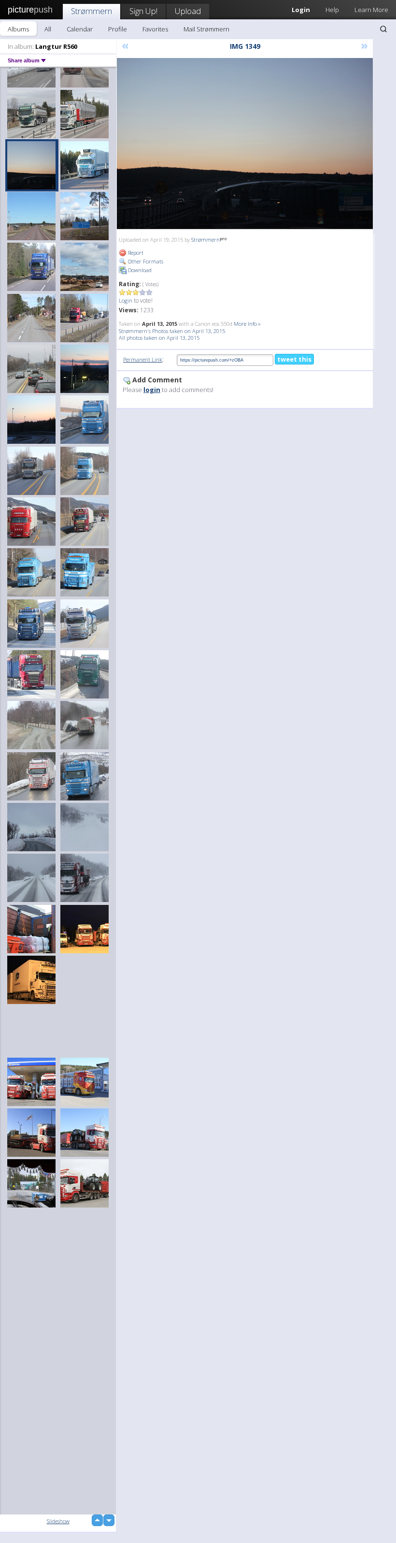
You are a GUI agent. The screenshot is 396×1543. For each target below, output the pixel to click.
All (47, 29)
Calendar (80, 29)
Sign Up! (143, 10)
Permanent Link (142, 359)
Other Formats (145, 261)
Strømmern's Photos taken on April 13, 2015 (172, 331)
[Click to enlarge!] (245, 143)
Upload (188, 10)
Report (135, 252)
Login (125, 300)
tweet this (294, 359)
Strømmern (91, 10)
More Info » (247, 323)
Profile (117, 29)
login (151, 389)
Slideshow (58, 1521)
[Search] (383, 29)
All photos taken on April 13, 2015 (159, 337)
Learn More (371, 9)
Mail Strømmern (206, 29)
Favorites (155, 29)
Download (139, 270)
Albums (18, 29)
